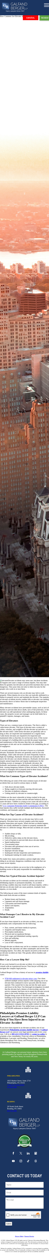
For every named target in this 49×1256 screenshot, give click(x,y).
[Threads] (35, 1162)
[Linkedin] (28, 1154)
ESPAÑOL (30, 18)
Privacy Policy (19, 1236)
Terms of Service (29, 1236)
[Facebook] (13, 1154)
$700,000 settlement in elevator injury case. (21, 979)
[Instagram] (20, 1162)
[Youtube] (13, 1162)
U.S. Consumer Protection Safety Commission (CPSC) (23, 806)
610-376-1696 (12, 1111)
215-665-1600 (12, 1087)
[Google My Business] (35, 1154)
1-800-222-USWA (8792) (15, 1085)
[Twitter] (20, 1154)
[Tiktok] (28, 1162)
